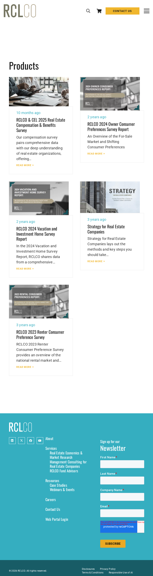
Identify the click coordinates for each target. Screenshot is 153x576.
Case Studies (58, 485)
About (49, 438)
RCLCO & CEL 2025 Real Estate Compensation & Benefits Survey (40, 124)
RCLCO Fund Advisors (64, 470)
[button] (88, 11)
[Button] (12, 440)
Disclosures (88, 569)
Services (51, 448)
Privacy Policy (108, 569)
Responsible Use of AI (121, 572)
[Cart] (99, 11)
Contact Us (52, 509)
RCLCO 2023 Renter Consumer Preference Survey (40, 334)
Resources (52, 480)
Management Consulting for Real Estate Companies (68, 464)
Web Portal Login (56, 519)
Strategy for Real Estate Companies (106, 229)
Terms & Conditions (92, 572)
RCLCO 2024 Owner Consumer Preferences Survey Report (111, 126)
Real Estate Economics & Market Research (66, 455)
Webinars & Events (62, 489)
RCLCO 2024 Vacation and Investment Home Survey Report (36, 233)
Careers (50, 499)
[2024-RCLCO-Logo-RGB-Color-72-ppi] (20, 11)
